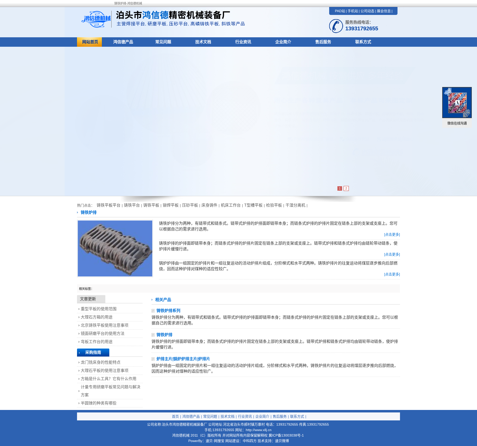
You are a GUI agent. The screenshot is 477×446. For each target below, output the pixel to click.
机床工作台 (231, 205)
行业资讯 (243, 42)
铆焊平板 (171, 205)
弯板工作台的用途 (97, 342)
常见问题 (163, 42)
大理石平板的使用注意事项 (104, 370)
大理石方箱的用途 (97, 317)
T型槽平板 (253, 205)
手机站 (353, 11)
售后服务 (323, 42)
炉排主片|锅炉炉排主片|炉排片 (183, 359)
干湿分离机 (295, 205)
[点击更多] (392, 234)
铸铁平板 (151, 205)
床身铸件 (209, 205)
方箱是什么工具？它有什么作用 (108, 379)
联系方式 (363, 42)
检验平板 (274, 205)
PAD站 (340, 11)
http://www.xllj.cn (259, 430)
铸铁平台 (132, 205)
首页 (175, 416)
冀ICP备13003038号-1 (286, 435)
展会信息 (384, 11)
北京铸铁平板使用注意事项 (104, 325)
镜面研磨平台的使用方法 (102, 333)
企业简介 (283, 42)
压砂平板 (190, 205)
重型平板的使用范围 (99, 309)
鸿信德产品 (123, 42)
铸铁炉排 (164, 335)
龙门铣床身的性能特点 (100, 362)
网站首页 (90, 42)
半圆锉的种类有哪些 (99, 403)
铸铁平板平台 (108, 205)
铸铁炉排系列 (168, 311)
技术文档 (203, 42)
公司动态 (367, 11)
